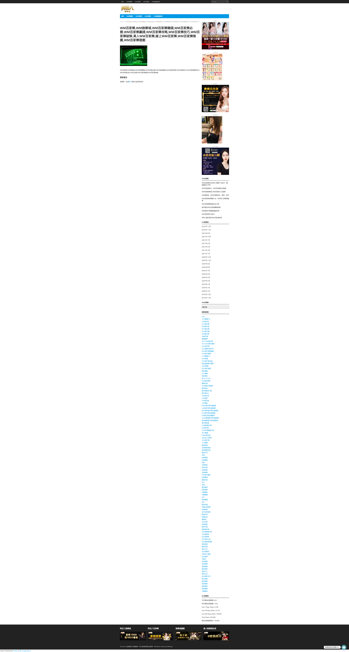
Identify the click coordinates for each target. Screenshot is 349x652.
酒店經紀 (205, 376)
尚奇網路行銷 (206, 450)
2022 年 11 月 (206, 230)
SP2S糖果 (205, 433)
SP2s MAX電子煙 (207, 341)
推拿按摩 (205, 445)
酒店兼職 (205, 371)
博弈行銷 (205, 527)
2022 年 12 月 (206, 226)
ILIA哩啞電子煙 (207, 425)
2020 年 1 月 (206, 291)
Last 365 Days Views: (209, 614)
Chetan (15, 651)
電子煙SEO (205, 393)
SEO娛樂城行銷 (207, 532)
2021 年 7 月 (206, 240)
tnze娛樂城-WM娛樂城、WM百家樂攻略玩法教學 (139, 646)
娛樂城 (204, 519)
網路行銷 (205, 383)
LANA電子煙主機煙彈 (209, 408)
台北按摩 (205, 557)
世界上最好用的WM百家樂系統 (212, 218)
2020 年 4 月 (206, 281)
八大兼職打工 (206, 319)
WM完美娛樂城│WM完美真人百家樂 (214, 192)
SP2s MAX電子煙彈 (208, 344)
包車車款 (205, 465)
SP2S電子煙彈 (206, 354)
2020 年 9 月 (206, 264)
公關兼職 (205, 495)
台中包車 (205, 522)
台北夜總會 (205, 534)
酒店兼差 (205, 487)
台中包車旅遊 (206, 512)
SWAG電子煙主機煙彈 (209, 406)
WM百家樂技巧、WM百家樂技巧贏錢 (214, 188)
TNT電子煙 (205, 396)
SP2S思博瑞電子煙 (208, 430)
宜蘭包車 (205, 517)
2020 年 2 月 (206, 288)
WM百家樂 (138, 1)
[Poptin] (343, 647)
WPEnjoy (170, 646)
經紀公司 (205, 453)
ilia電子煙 (205, 336)
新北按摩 (205, 579)
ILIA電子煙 (205, 322)
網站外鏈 (205, 505)
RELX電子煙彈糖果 (208, 351)
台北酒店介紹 (206, 539)
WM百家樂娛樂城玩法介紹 (210, 204)
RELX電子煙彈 (206, 368)
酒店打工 (205, 571)
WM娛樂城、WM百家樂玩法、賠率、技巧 (215, 195)
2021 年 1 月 (206, 254)
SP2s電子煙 (205, 346)
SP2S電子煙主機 (207, 361)
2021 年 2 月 (206, 250)
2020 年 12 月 (206, 257)
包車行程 (205, 467)
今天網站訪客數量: (208, 600)
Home (121, 21)
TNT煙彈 (204, 398)
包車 (203, 455)
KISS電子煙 (205, 326)
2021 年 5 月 (206, 247)
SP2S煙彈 (205, 359)
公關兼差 (205, 492)
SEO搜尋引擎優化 (207, 386)
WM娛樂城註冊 (156, 1)
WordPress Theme (159, 646)
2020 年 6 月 (206, 274)
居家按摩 (205, 581)
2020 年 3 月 (206, 284)
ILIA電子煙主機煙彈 (208, 415)
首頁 (122, 1)
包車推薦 (205, 458)
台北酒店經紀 (206, 381)
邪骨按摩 (205, 544)
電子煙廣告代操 (207, 391)
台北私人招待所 (207, 438)
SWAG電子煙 (206, 435)
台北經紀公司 (206, 576)
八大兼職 (205, 373)
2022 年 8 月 (206, 233)
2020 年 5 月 (206, 277)
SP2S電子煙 (205, 331)
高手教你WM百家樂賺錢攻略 (211, 207)
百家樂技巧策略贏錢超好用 (210, 211)
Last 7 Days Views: (208, 607)
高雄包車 (205, 514)
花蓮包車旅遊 (206, 507)
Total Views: (206, 617)
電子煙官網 (205, 423)
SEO (203, 482)
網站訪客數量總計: (208, 621)
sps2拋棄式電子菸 (208, 349)
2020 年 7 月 (206, 271)
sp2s (203, 317)
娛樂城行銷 (205, 529)
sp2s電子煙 (205, 324)
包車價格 (205, 460)
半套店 (204, 559)
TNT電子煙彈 (206, 475)
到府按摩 (205, 584)
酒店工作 (205, 549)
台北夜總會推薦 (207, 542)
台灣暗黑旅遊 (206, 448)
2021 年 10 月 (206, 237)
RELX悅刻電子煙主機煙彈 (210, 411)
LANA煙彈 (205, 366)
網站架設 (205, 388)
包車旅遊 (205, 470)
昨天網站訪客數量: (208, 604)
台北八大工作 (206, 378)
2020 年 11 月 (206, 260)
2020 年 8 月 (206, 267)
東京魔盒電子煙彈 (207, 364)
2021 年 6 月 (206, 243)
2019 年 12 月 (206, 294)
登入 (130, 82)
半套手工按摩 (206, 554)
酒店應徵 (205, 490)
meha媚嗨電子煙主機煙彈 (210, 418)
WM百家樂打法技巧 (208, 214)
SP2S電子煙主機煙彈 (208, 413)
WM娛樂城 (129, 1)
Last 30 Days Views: (208, 610)
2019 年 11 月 (206, 298)
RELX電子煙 (205, 329)
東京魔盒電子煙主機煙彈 (210, 420)
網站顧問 (205, 339)
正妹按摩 (205, 561)
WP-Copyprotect (25, 651)
